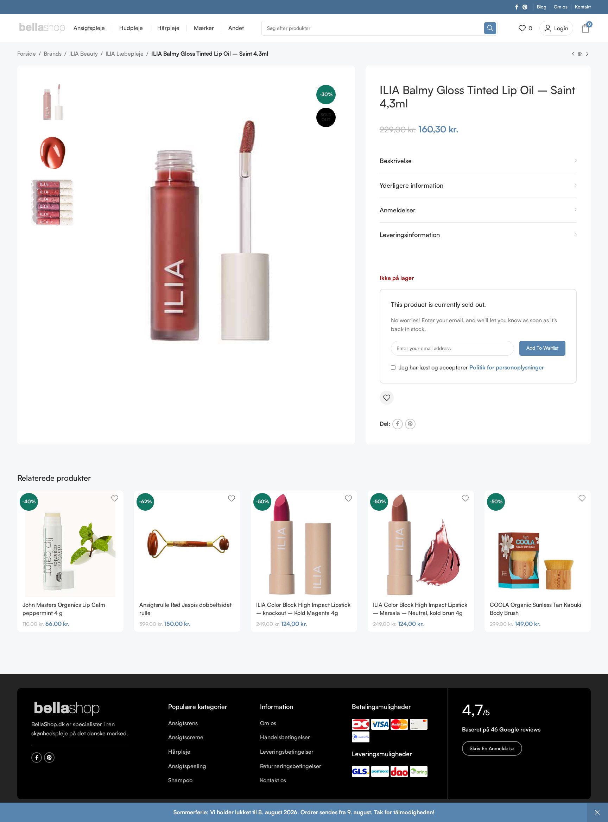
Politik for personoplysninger (506, 367)
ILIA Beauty (83, 53)
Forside (26, 53)
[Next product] (587, 54)
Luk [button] (597, 812)
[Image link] (66, 708)
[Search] (490, 28)
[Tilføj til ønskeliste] (386, 397)
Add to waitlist (542, 348)
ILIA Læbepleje (125, 53)
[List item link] (208, 723)
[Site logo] (41, 27)
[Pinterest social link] (525, 7)
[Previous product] (573, 54)
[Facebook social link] (516, 7)
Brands (53, 53)
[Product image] (304, 544)
